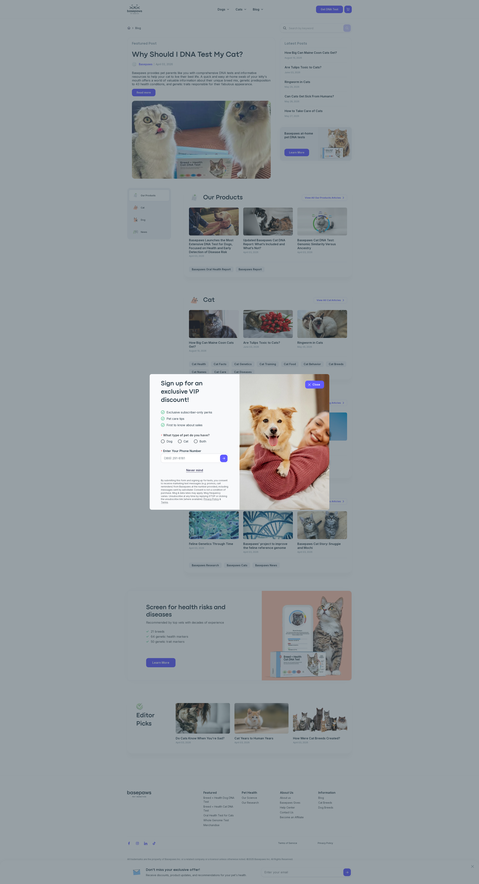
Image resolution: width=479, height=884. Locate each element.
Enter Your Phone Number (182, 451)
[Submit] (224, 458)
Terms (164, 502)
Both (202, 441)
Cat (186, 441)
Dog (169, 441)
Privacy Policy (211, 499)
